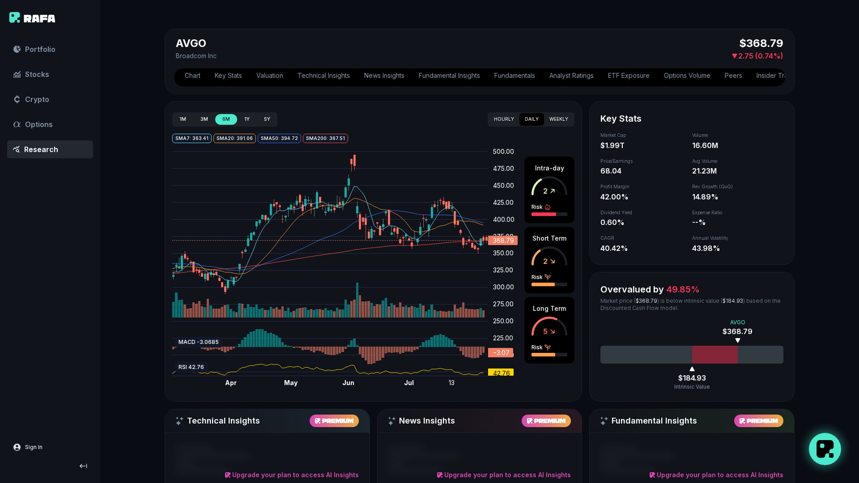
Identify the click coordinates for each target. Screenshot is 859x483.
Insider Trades (778, 75)
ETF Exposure (629, 75)
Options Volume (687, 75)
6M (226, 119)
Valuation (269, 75)
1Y (247, 119)
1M (182, 119)
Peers (733, 75)
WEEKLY (558, 119)
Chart (192, 75)
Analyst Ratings (571, 75)
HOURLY (504, 119)
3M (204, 119)
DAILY (532, 119)
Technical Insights (324, 75)
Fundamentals (514, 75)
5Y (267, 119)
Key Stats (228, 75)
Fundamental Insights (449, 75)
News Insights (384, 75)
